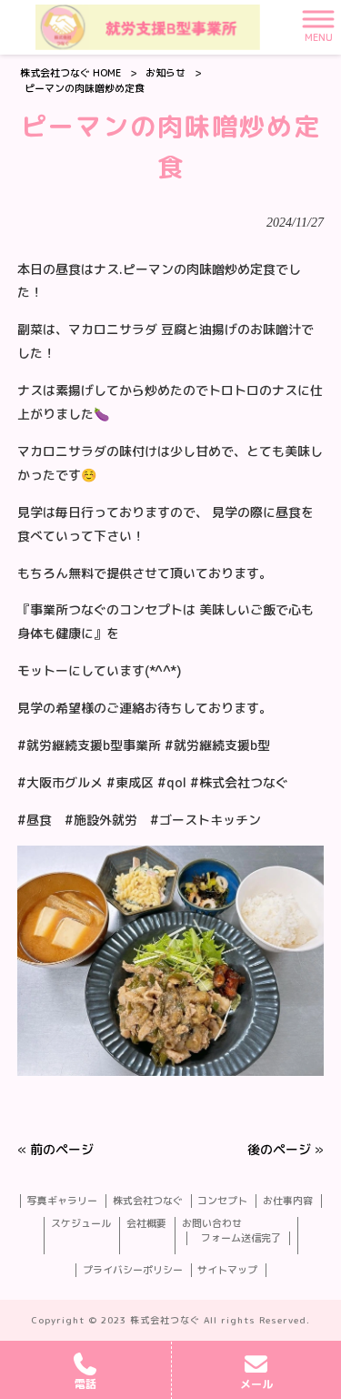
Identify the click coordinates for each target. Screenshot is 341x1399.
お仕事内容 (288, 1201)
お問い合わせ (212, 1224)
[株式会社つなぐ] (147, 27)
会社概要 (146, 1224)
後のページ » (285, 1149)
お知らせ (165, 73)
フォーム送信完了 (241, 1238)
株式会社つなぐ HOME (70, 73)
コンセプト (222, 1201)
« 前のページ (55, 1149)
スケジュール (81, 1224)
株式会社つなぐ (148, 1201)
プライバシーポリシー (133, 1270)
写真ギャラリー (62, 1201)
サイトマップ (227, 1270)
